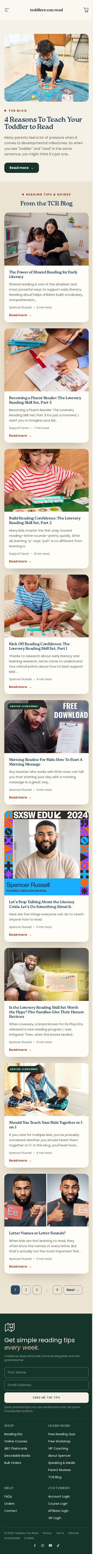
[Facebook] (35, 1545)
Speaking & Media (61, 1463)
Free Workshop (59, 1441)
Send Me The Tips (46, 1397)
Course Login (58, 1503)
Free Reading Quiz (61, 1434)
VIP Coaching (58, 1448)
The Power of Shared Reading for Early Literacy (43, 275)
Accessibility (12, 1538)
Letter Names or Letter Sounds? (37, 1233)
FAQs (8, 1496)
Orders (9, 1503)
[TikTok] (58, 1545)
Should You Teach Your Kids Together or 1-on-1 (46, 1125)
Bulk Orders (12, 1463)
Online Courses (15, 1441)
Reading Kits (13, 1434)
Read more (22, 167)
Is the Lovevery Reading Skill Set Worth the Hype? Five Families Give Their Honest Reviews (46, 1012)
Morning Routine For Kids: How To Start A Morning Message (46, 762)
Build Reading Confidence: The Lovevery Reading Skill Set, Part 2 (45, 521)
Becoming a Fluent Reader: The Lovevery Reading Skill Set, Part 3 (45, 400)
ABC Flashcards (15, 1448)
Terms (60, 1533)
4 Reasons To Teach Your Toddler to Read (43, 124)
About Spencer (59, 1455)
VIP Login (54, 1518)
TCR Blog (54, 1477)
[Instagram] (43, 1545)
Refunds (73, 1533)
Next (73, 1290)
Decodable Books (17, 1455)
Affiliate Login (58, 1511)
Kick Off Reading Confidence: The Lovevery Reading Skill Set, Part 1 (39, 646)
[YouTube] (50, 1545)
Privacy (47, 1533)
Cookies (29, 1538)
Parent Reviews (59, 1470)
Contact (10, 1511)
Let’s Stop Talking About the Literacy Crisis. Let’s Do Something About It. (41, 904)
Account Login (59, 1496)
